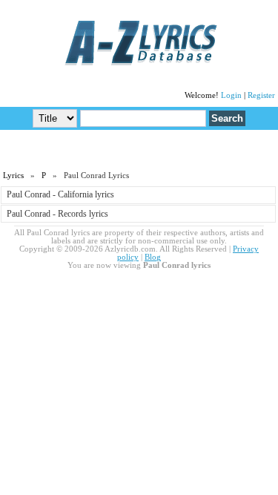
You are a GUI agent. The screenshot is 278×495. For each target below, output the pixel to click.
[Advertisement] (139, 149)
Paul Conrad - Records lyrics (57, 214)
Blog (153, 257)
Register (261, 95)
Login (231, 95)
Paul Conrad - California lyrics (60, 194)
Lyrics (13, 175)
